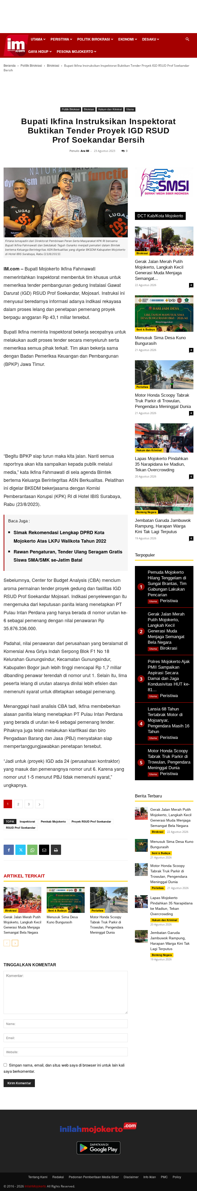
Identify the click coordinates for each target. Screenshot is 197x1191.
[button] (187, 39)
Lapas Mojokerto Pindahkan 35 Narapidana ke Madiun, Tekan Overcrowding (161, 464)
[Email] (44, 850)
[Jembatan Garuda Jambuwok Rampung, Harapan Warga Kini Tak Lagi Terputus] (164, 501)
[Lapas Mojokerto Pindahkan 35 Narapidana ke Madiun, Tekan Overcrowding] (164, 438)
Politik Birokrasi (93, 39)
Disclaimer (131, 1177)
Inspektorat (27, 821)
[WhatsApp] (32, 850)
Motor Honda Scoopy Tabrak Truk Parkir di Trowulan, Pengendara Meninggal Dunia (163, 401)
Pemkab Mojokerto (53, 821)
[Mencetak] (56, 850)
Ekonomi (126, 39)
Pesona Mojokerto (75, 51)
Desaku (149, 39)
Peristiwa (60, 39)
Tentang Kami (37, 1177)
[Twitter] (20, 850)
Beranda (10, 65)
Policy (177, 1177)
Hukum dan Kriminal (110, 109)
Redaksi (58, 1177)
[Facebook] (9, 850)
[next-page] (15, 943)
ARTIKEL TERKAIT (24, 875)
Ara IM (85, 151)
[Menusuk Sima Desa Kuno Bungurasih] (65, 900)
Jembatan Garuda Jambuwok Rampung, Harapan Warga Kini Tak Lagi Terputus (163, 526)
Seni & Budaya (57, 910)
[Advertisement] (98, 18)
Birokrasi (53, 65)
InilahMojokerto (35, 1186)
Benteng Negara (146, 512)
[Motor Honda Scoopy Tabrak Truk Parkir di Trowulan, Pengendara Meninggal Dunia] (109, 900)
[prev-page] (7, 943)
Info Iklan (149, 1177)
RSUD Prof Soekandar (20, 827)
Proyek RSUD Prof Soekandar (91, 821)
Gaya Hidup (38, 51)
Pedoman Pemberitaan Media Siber (94, 1177)
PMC (164, 1177)
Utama (36, 39)
